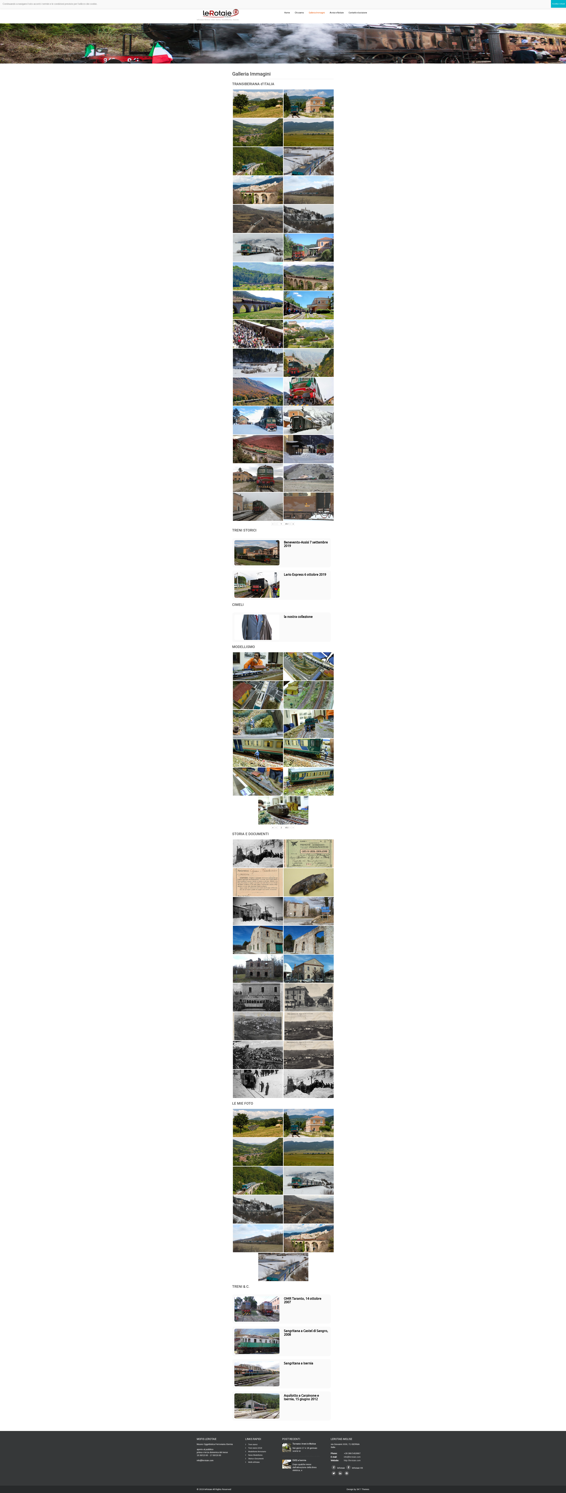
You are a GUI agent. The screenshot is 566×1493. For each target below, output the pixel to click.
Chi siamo (299, 12)
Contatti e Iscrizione (358, 12)
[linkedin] (340, 1473)
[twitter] (333, 1473)
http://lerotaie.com (352, 1460)
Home (287, 12)
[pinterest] (346, 1473)
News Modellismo (255, 1455)
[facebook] (333, 1467)
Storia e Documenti (256, 1459)
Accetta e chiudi (558, 4)
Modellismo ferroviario (257, 1452)
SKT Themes (363, 1489)
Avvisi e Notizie (337, 12)
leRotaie (208, 1489)
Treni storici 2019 (255, 1448)
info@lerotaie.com (352, 1457)
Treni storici (253, 1444)
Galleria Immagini (317, 12)
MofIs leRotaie (254, 1462)
